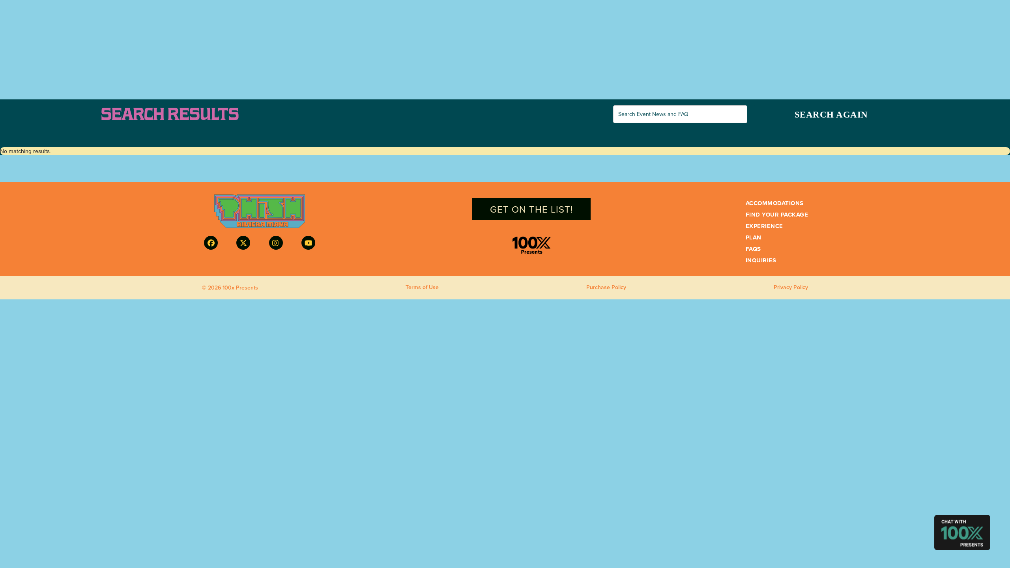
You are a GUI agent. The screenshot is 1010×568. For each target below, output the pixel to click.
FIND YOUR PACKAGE (777, 215)
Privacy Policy (791, 287)
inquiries (761, 260)
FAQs (753, 249)
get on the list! (531, 209)
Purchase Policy (606, 287)
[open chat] (962, 532)
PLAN (753, 238)
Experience (764, 226)
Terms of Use (422, 287)
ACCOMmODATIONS (775, 203)
